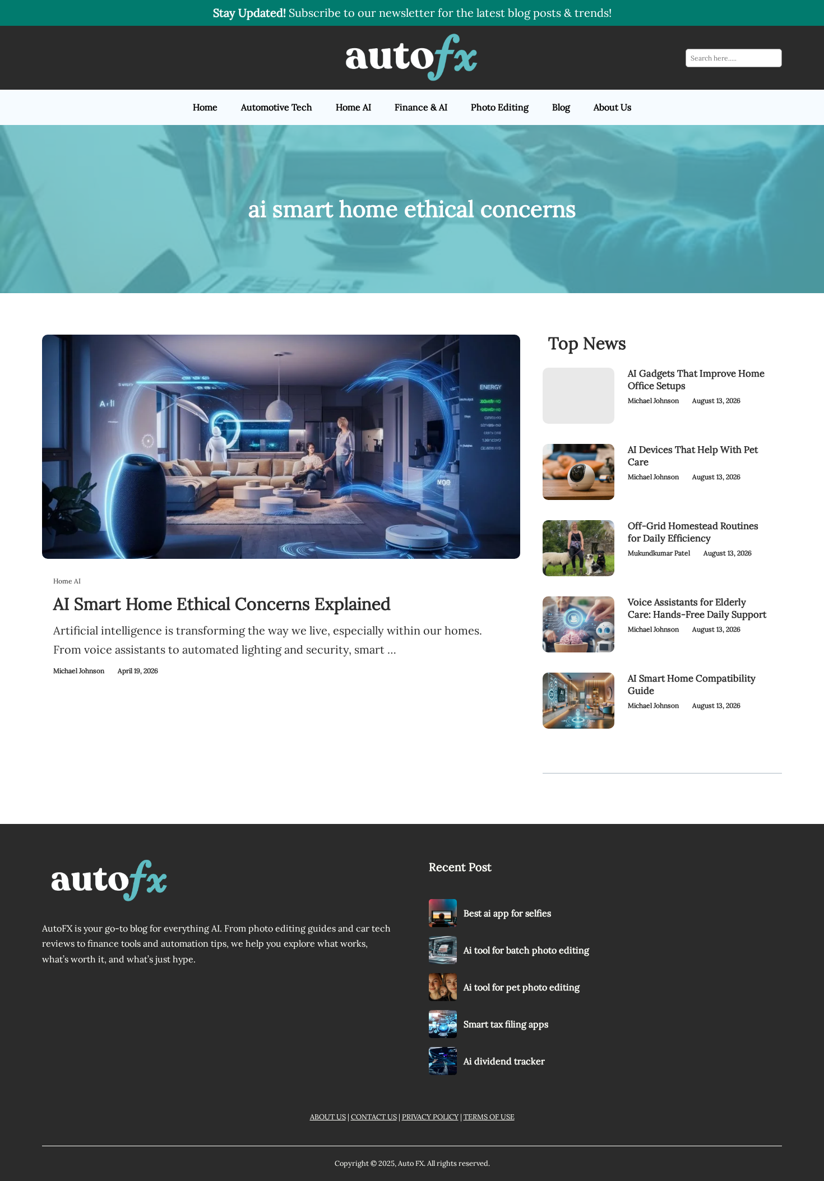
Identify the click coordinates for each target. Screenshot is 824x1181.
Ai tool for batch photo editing (526, 950)
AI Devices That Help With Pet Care (693, 456)
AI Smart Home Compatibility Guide (692, 685)
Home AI (67, 581)
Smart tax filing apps (506, 1024)
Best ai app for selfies (507, 913)
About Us (328, 1117)
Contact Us (374, 1117)
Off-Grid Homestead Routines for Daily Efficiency (693, 532)
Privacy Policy (430, 1117)
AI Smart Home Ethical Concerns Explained (222, 603)
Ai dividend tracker (504, 1061)
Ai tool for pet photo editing (522, 987)
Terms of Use (489, 1117)
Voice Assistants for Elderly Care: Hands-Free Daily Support (697, 608)
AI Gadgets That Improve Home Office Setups (696, 380)
